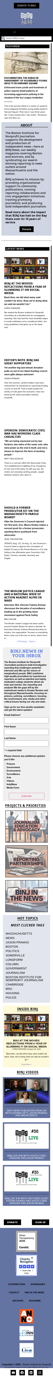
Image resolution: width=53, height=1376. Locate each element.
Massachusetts (19, 933)
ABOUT (26, 125)
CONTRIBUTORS (16, 1284)
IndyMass (12, 784)
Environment (13, 771)
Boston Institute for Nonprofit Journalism (24, 978)
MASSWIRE (35, 1300)
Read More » (26, 1064)
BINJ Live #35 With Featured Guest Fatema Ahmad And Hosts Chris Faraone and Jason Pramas (26, 1201)
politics (12, 951)
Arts (9, 777)
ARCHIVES (17, 1300)
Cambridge (15, 984)
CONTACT (14, 1292)
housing (12, 993)
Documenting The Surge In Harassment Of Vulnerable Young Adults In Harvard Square (25, 80)
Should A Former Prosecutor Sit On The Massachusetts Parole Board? (21, 512)
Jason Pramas (17, 942)
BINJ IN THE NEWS (34, 1292)
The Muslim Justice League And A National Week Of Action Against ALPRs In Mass (24, 595)
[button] (14, 32)
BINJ (9, 988)
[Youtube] (13, 1372)
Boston (12, 946)
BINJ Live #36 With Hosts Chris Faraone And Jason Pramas (26, 1157)
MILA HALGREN (8, 101)
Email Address (12, 715)
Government (13, 767)
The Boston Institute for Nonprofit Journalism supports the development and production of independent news (23, 139)
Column (12, 964)
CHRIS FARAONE (12, 308)
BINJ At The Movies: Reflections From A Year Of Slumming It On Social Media (25, 288)
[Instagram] (40, 1372)
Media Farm (13, 788)
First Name (10, 727)
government (16, 968)
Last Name (10, 738)
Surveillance (13, 774)
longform (14, 959)
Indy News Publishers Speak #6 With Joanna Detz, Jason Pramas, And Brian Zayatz (26, 1113)
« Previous (22, 641)
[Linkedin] (31, 1372)
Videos (10, 781)
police (11, 997)
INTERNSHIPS (38, 1284)
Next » (32, 641)
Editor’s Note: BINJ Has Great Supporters (21, 361)
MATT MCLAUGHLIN (13, 459)
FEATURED (13, 46)
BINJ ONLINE (10, 619)
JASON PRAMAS (12, 378)
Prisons (11, 764)
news (10, 938)
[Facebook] (22, 1372)
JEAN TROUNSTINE (13, 539)
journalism (15, 972)
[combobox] (26, 38)
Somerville (15, 955)
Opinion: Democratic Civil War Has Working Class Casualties (24, 433)
